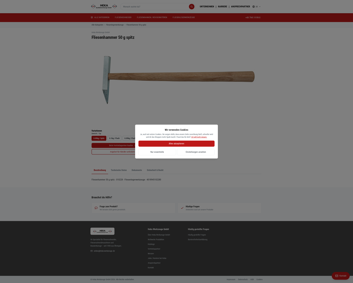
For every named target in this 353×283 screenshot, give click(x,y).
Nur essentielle (157, 152)
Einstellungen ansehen (196, 152)
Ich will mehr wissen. (199, 137)
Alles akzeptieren (176, 143)
